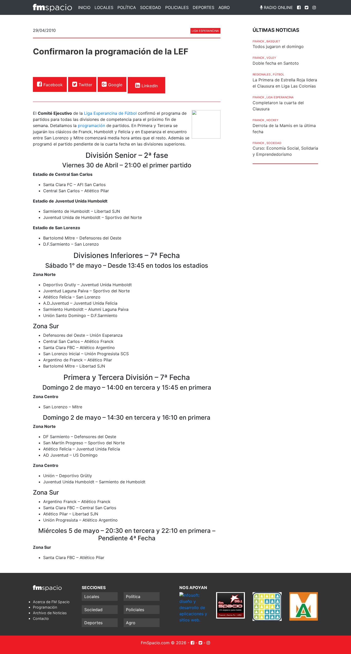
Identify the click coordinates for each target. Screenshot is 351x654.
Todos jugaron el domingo (278, 46)
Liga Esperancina (205, 31)
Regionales (262, 74)
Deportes (203, 7)
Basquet (273, 41)
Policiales (177, 7)
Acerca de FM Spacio (51, 602)
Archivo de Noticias (50, 613)
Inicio (84, 7)
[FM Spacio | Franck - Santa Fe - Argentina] (52, 7)
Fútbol (278, 74)
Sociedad (150, 7)
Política (126, 7)
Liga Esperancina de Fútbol (110, 113)
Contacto (41, 618)
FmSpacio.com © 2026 (163, 642)
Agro (224, 7)
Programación (45, 607)
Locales (104, 7)
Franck (258, 41)
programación (91, 125)
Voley (271, 58)
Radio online (278, 7)
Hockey (272, 120)
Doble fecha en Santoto (276, 63)
